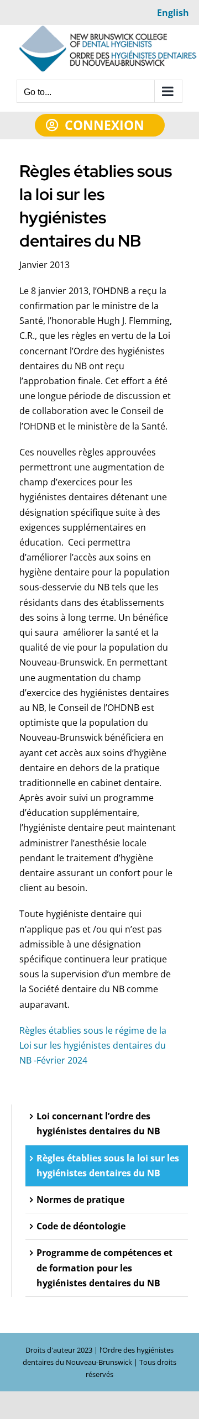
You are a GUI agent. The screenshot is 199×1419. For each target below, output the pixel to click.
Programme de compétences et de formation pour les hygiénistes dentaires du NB (104, 1268)
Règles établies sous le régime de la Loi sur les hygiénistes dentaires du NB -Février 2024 (92, 1045)
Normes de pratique (80, 1199)
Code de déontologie (80, 1226)
